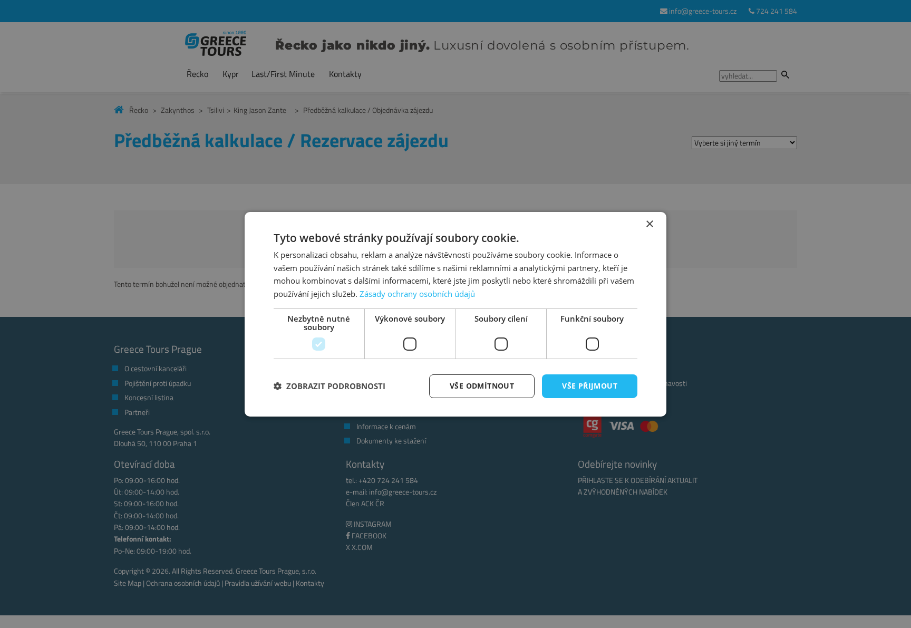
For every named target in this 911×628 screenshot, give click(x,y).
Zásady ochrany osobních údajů (417, 293)
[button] (329, 386)
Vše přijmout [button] (589, 386)
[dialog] (455, 313)
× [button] (649, 224)
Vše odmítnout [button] (482, 386)
